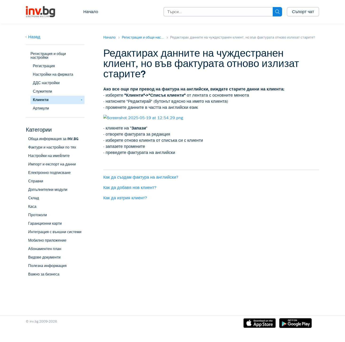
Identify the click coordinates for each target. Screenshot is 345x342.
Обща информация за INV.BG (53, 139)
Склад (33, 198)
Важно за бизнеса (43, 274)
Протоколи (37, 215)
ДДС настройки (46, 83)
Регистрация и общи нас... (143, 37)
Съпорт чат (303, 11)
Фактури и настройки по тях (52, 147)
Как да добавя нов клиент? (129, 187)
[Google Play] (295, 324)
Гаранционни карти (45, 223)
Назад (34, 37)
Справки (35, 181)
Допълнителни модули (47, 190)
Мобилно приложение (47, 240)
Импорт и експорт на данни (52, 164)
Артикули (41, 108)
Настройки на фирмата (53, 74)
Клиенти (41, 100)
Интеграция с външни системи (54, 232)
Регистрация (44, 66)
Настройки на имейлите (49, 156)
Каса (32, 206)
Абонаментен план (44, 249)
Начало (90, 11)
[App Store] (259, 324)
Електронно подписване (49, 173)
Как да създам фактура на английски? (140, 177)
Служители (42, 91)
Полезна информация (47, 266)
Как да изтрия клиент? (125, 198)
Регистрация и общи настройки (48, 55)
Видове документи (44, 257)
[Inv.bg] (44, 11)
